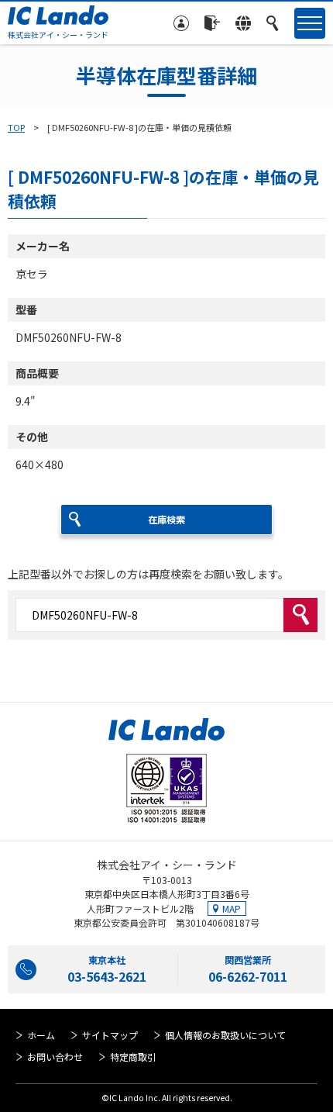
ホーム (41, 1034)
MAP (231, 908)
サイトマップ (110, 1034)
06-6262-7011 (247, 976)
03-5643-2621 (106, 976)
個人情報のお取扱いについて (225, 1034)
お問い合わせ (55, 1056)
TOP (16, 127)
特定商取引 (133, 1056)
